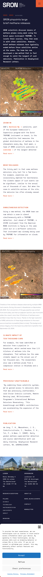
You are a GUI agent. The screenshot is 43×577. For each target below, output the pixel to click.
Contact (27, 504)
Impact (5, 513)
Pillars (5, 498)
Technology (7, 504)
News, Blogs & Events (32, 498)
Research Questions (10, 493)
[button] (39, 527)
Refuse (21, 562)
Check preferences (21, 568)
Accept (21, 555)
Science (6, 501)
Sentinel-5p (14, 127)
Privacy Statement (27, 574)
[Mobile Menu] (39, 3)
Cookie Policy (13, 574)
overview (7, 150)
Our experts (7, 510)
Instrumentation (9, 507)
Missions (6, 518)
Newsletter (28, 509)
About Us (27, 493)
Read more (7, 153)
